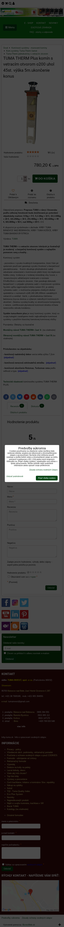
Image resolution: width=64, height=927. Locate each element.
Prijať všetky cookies (46, 478)
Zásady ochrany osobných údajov (43, 470)
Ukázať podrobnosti (14, 476)
